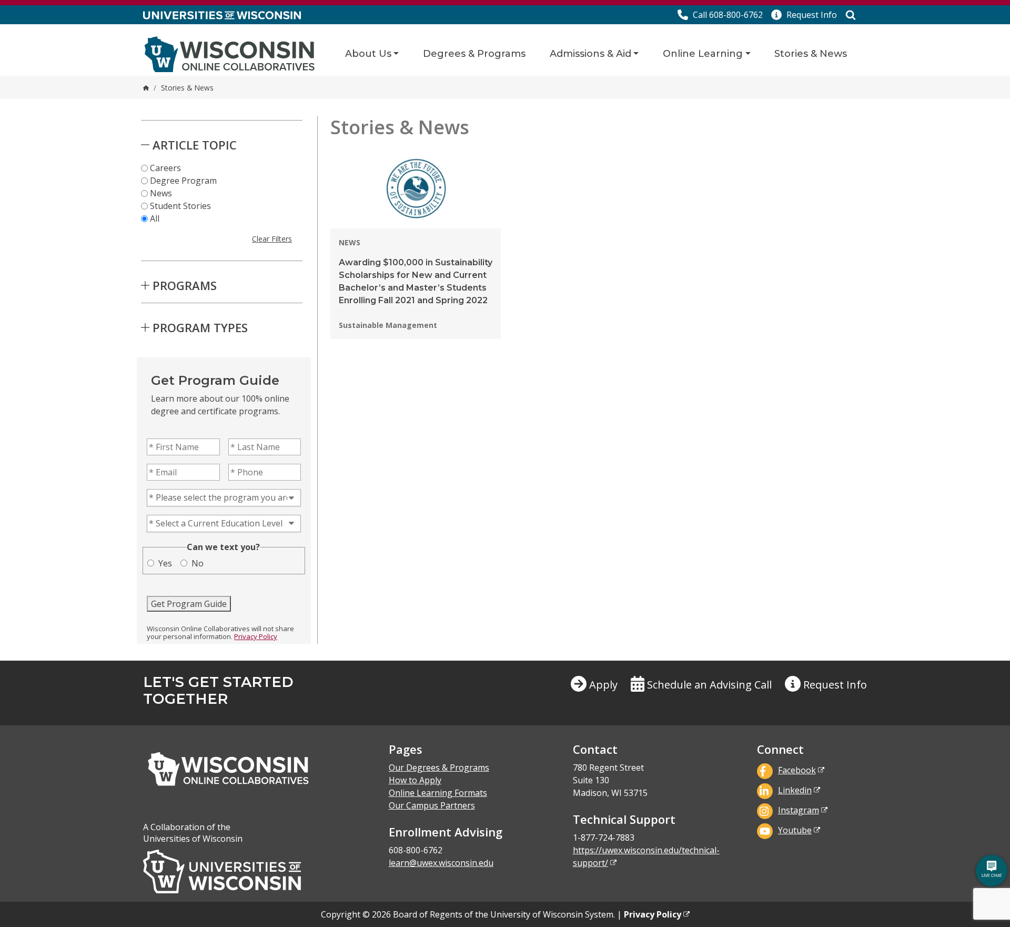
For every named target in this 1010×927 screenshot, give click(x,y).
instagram (798, 810)
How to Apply (415, 780)
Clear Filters (272, 239)
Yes (165, 563)
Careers (165, 168)
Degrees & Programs (474, 53)
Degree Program (183, 180)
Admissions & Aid (590, 53)
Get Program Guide (189, 604)
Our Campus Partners (432, 805)
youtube (795, 830)
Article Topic (195, 145)
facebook (797, 770)
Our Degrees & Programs (439, 767)
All (154, 218)
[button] (804, 14)
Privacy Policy (255, 636)
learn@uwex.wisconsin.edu (441, 863)
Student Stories (180, 206)
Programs (185, 285)
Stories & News (810, 53)
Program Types (200, 327)
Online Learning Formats (438, 793)
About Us (368, 53)
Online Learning (703, 53)
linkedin (795, 790)
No (197, 563)
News (161, 193)
